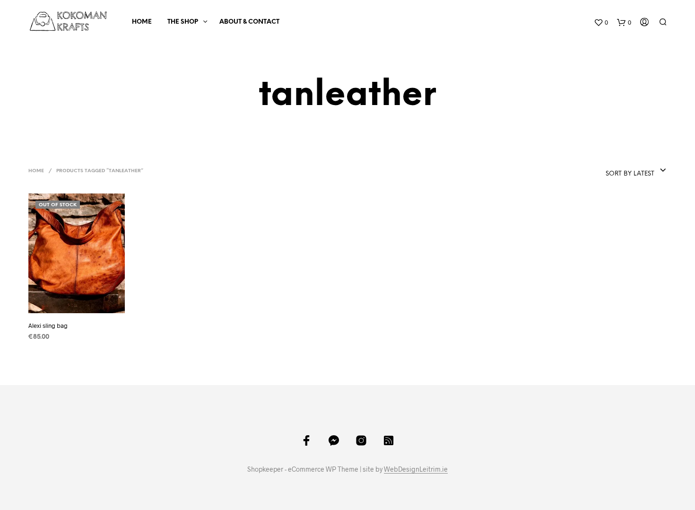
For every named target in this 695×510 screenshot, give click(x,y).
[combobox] (613, 170)
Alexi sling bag (48, 325)
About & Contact (249, 22)
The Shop (182, 22)
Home (142, 22)
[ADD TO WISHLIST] (77, 306)
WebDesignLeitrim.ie (416, 469)
